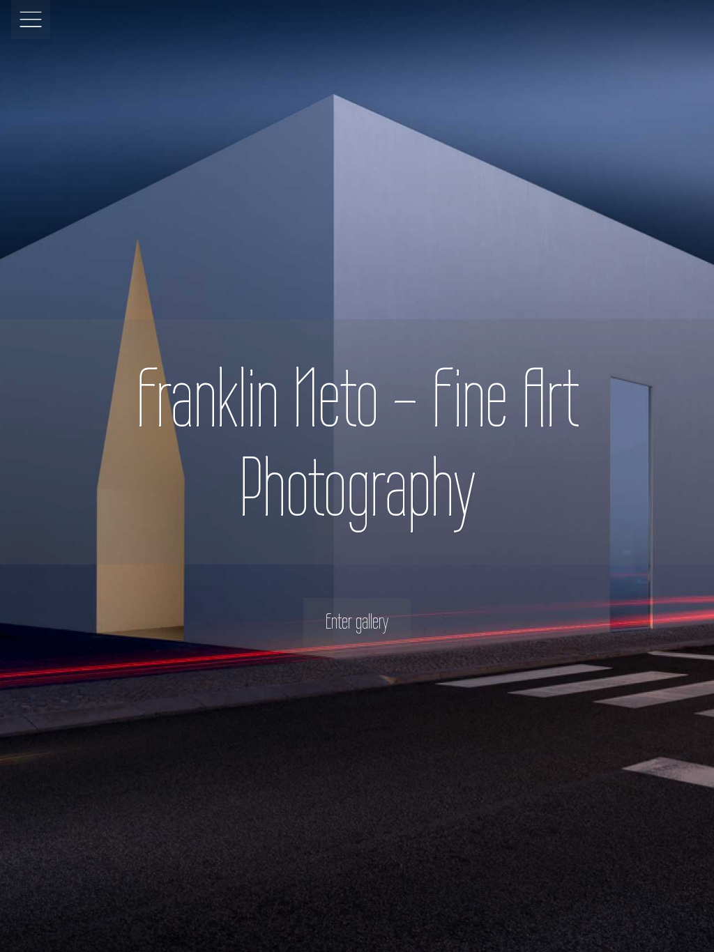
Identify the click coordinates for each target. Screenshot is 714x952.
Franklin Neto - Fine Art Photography (357, 441)
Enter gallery (357, 621)
